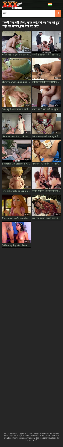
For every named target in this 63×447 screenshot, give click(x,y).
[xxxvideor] (12, 5)
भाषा (51, 4)
